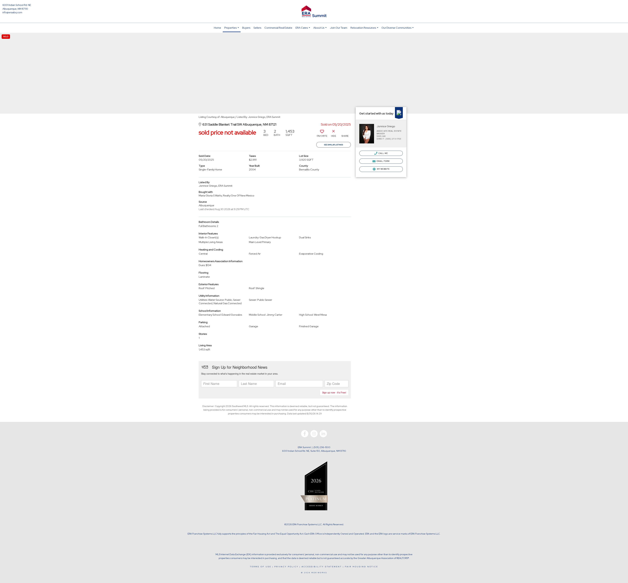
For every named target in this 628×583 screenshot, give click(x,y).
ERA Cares (303, 29)
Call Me (383, 153)
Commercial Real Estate (278, 27)
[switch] (322, 134)
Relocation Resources (364, 29)
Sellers (257, 27)
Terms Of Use (260, 566)
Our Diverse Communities (398, 29)
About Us (320, 29)
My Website (383, 169)
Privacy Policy (286, 566)
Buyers (246, 27)
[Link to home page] (314, 11)
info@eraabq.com (12, 12)
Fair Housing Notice (361, 566)
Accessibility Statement (322, 566)
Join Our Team (338, 27)
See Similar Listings (333, 145)
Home (217, 27)
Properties (232, 29)
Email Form (383, 161)
